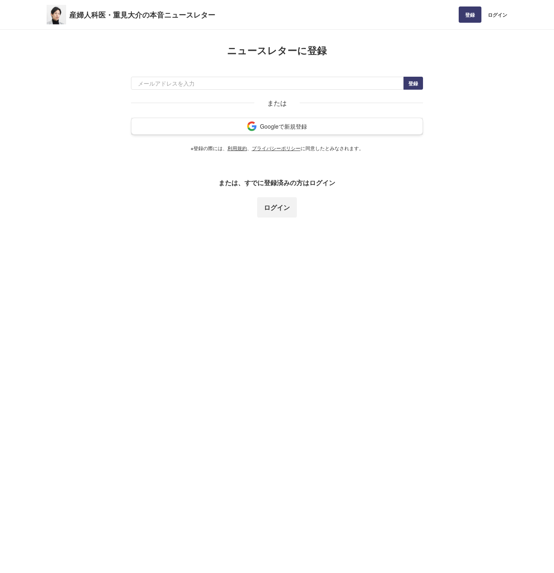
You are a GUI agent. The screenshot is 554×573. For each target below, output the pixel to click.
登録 (470, 14)
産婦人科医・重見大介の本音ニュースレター (142, 14)
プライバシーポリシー (276, 147)
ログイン (497, 14)
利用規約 (237, 147)
